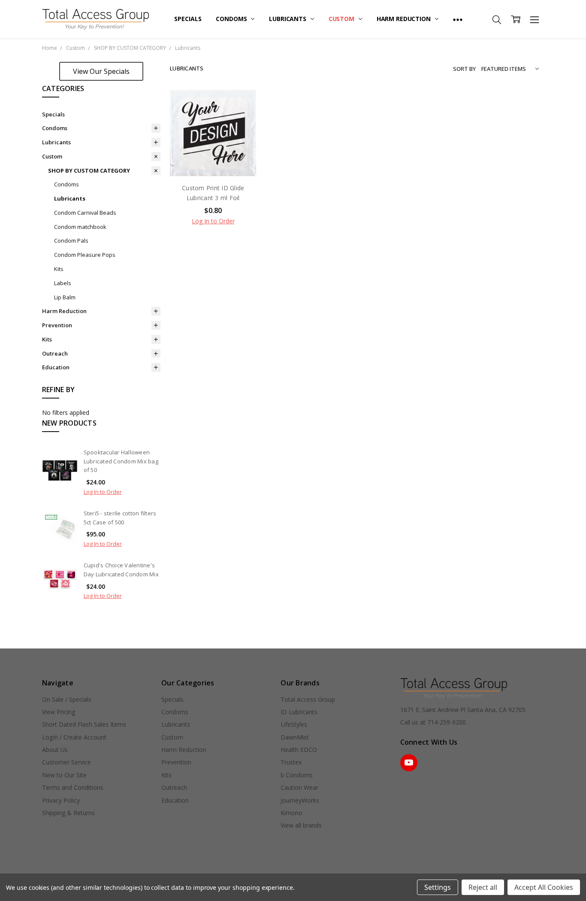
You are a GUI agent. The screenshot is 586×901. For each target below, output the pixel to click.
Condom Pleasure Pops (84, 255)
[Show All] (458, 19)
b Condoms (297, 775)
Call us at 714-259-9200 (433, 722)
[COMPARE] (241, 118)
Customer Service (66, 762)
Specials (187, 19)
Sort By (464, 69)
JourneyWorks (300, 800)
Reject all (482, 887)
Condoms (232, 19)
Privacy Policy (61, 800)
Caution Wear (299, 787)
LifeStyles (294, 724)
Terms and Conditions (72, 787)
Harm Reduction (404, 19)
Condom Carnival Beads (85, 212)
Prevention (57, 325)
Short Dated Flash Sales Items (84, 724)
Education (55, 367)
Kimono (291, 813)
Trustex (291, 762)
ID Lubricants (299, 712)
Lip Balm (65, 297)
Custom (342, 19)
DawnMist (295, 737)
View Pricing (58, 712)
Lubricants (288, 19)
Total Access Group (308, 699)
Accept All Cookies (543, 887)
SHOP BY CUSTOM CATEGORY (89, 170)
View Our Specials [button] (101, 71)
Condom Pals (71, 240)
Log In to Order (103, 492)
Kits (58, 269)
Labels (62, 283)
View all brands (301, 825)
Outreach (55, 353)
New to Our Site (64, 775)
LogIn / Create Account (74, 737)
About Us (55, 750)
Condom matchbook (80, 227)
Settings (437, 887)
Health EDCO (299, 750)
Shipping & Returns (68, 813)
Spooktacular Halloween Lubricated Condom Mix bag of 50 (121, 461)
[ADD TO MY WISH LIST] (241, 132)
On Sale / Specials (66, 699)
